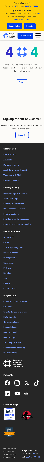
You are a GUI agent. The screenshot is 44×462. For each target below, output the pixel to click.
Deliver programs (11, 165)
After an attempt (10, 199)
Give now (7, 307)
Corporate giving (11, 322)
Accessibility (14, 26)
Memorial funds (10, 332)
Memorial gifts (9, 337)
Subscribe (22, 135)
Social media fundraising (14, 348)
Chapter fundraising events (15, 312)
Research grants (10, 253)
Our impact (8, 263)
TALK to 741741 (32, 6)
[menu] (38, 35)
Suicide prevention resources (16, 219)
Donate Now (25, 36)
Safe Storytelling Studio (13, 248)
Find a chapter (9, 155)
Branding (7, 273)
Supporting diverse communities (17, 224)
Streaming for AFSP (12, 343)
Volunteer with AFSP (12, 175)
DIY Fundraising (10, 353)
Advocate (7, 160)
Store (5, 278)
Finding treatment (11, 214)
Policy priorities (10, 258)
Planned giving (10, 327)
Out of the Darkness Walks (15, 302)
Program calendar (11, 180)
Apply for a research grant (15, 170)
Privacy (6, 283)
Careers (6, 243)
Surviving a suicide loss (13, 204)
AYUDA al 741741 (22, 20)
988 (16, 6)
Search (22, 82)
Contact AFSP (9, 289)
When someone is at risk (14, 209)
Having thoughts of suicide (15, 194)
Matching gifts (9, 317)
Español (29, 26)
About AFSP (8, 237)
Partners (7, 268)
